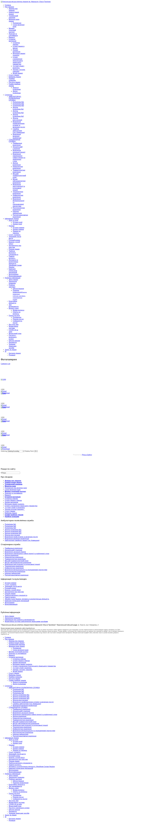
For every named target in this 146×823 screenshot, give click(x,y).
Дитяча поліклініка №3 (18, 115)
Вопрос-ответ (14, 308)
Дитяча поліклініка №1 (18, 108)
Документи (13, 342)
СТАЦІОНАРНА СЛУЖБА (14, 140)
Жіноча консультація (17, 119)
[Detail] (4, 391)
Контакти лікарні (15, 353)
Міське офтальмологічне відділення (19, 181)
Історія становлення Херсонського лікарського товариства (18, 60)
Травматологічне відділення (19, 171)
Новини (11, 226)
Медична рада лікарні (17, 646)
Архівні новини (18, 229)
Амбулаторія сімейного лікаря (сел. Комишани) (22, 540)
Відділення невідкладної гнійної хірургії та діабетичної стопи (19, 157)
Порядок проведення (20, 295)
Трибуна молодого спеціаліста (16, 595)
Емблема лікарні (15, 77)
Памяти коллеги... (12, 257)
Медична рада (10, 486)
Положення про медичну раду (16, 488)
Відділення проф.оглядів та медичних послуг (21, 537)
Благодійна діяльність (13, 302)
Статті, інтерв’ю (14, 235)
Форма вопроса (18, 310)
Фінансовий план (15, 333)
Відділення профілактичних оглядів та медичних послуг (19, 124)
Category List (5, 364)
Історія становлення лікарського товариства (21, 506)
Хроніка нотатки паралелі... (15, 509)
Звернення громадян (13, 282)
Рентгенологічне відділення (19, 209)
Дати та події (13, 220)
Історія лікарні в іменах (13, 500)
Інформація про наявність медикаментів (20, 620)
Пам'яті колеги (10, 597)
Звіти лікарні (13, 280)
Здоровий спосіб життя (13, 586)
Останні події (17, 222)
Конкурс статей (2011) (13, 590)
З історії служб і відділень (18, 67)
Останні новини (18, 227)
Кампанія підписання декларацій (13, 270)
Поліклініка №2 (18, 104)
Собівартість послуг (17, 322)
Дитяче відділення (17, 164)
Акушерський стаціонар (17, 147)
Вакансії (12, 37)
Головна (8, 5)
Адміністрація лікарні (13, 482)
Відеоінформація (15, 276)
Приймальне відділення (17, 144)
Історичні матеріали (12, 40)
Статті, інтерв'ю (10, 584)
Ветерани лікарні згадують (19, 54)
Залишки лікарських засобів (12, 346)
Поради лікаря (14, 249)
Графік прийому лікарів (14, 515)
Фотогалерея (13, 274)
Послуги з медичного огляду (13, 337)
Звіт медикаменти (14, 305)
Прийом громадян (12, 79)
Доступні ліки (13, 324)
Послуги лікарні (14, 82)
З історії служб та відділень (15, 507)
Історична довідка (16, 43)
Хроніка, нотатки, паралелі (19, 70)
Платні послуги (14, 315)
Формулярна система (13, 327)
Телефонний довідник (13, 16)
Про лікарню (9, 7)
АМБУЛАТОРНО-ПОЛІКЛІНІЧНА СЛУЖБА (15, 98)
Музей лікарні (18, 73)
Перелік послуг (18, 319)
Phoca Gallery (87, 455)
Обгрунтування (18, 288)
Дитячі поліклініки (17, 92)
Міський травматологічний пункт (19, 175)
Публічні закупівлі (12, 286)
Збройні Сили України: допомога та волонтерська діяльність (27, 599)
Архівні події (17, 224)
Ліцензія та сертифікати (13, 34)
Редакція (12, 355)
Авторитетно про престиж (14, 592)
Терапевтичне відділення (18, 192)
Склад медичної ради (12, 490)
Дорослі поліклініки (17, 88)
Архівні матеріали (16, 51)
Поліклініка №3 (18, 105)
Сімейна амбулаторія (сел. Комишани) (19, 130)
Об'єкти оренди (14, 341)
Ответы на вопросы (16, 313)
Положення (17, 23)
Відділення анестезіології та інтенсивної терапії (19, 187)
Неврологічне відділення (18, 167)
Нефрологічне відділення (18, 196)
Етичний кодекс (14, 240)
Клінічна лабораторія (17, 212)
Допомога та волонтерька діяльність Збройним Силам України (15, 263)
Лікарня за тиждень (16, 232)
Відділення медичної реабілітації (17, 136)
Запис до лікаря (10, 350)
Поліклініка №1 (18, 102)
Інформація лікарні (12, 218)
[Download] (5, 449)
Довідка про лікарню (13, 9)
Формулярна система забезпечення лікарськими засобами (26, 621)
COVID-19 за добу (15, 804)
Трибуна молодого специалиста (13, 252)
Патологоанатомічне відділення (20, 216)
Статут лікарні (14, 75)
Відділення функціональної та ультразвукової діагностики (26, 570)
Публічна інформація (12, 278)
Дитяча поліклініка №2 (18, 112)
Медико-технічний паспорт (12, 30)
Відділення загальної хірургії (19, 151)
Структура (8, 95)
